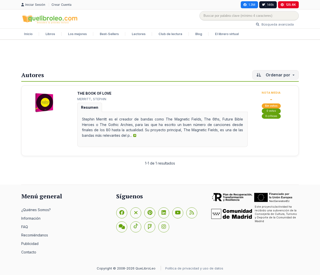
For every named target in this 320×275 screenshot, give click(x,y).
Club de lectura (170, 34)
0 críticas (271, 116)
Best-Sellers (109, 34)
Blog (198, 34)
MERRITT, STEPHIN (91, 99)
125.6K (291, 5)
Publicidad (29, 243)
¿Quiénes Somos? (36, 210)
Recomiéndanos (34, 235)
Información (30, 218)
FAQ (24, 227)
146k (270, 5)
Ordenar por (278, 74)
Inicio (28, 34)
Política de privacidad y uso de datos (194, 268)
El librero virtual (227, 34)
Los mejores (77, 34)
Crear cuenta (62, 5)
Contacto (28, 252)
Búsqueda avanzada (277, 24)
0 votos (271, 110)
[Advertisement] (160, 56)
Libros (50, 34)
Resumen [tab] (89, 107)
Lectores (139, 34)
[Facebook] (121, 212)
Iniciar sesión (35, 5)
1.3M (251, 5)
